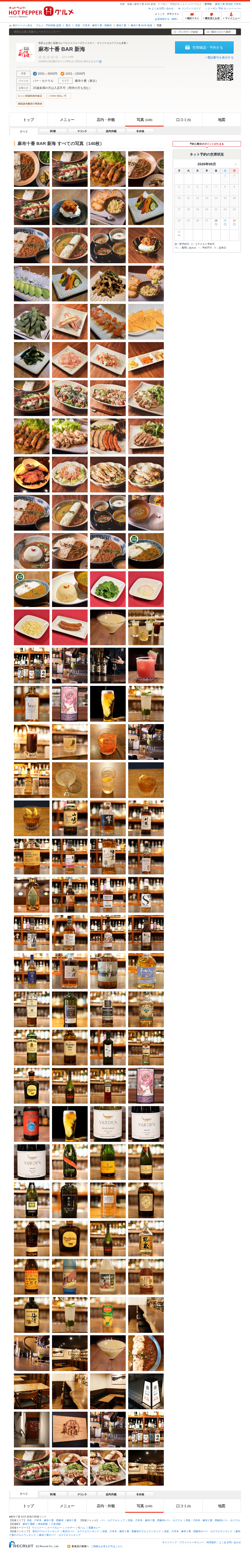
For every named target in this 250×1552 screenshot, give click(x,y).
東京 (68, 25)
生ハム (81, 1527)
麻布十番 (220, 4)
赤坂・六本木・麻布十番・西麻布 (93, 25)
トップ (28, 120)
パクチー (70, 1527)
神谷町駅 (43, 1524)
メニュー (67, 120)
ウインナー (38, 1527)
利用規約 (211, 1542)
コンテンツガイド (191, 8)
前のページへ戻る (22, 25)
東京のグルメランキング (45, 1531)
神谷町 (229, 4)
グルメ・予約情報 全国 (48, 25)
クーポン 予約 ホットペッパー (224, 8)
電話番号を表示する (220, 57)
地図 (221, 120)
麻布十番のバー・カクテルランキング (60, 1535)
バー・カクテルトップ (112, 1520)
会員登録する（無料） (167, 19)
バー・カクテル (43, 81)
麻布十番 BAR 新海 (141, 25)
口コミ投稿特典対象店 (30, 96)
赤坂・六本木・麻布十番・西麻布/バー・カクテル (155, 1520)
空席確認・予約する (207, 47)
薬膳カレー (94, 1527)
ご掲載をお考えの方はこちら (107, 1546)
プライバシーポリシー (191, 1542)
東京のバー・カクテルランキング (80, 1531)
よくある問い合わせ (163, 8)
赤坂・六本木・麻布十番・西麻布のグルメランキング (131, 1531)
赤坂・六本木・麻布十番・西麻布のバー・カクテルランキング (198, 1531)
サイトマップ (169, 1542)
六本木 (237, 4)
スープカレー (54, 1527)
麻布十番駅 (29, 1524)
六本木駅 (56, 1524)
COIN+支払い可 (58, 96)
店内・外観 (106, 120)
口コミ (183, 120)
